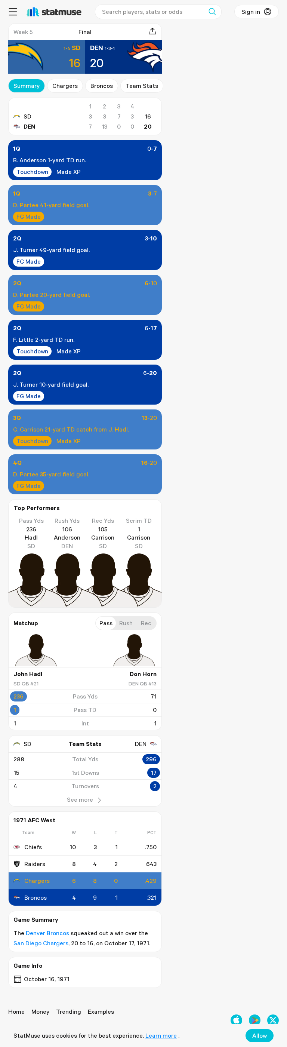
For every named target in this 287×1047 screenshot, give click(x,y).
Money (40, 1011)
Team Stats (142, 86)
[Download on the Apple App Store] (236, 1020)
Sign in (250, 11)
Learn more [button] (161, 1035)
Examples (101, 1011)
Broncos (101, 86)
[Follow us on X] (273, 1020)
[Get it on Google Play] (254, 1020)
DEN (29, 126)
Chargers (65, 86)
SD (27, 116)
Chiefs (33, 847)
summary (26, 86)
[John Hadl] (35, 650)
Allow (259, 1035)
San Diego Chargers (40, 943)
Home (16, 1011)
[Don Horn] (134, 650)
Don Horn (143, 674)
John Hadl (27, 674)
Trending (68, 1011)
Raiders (34, 864)
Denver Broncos (47, 933)
